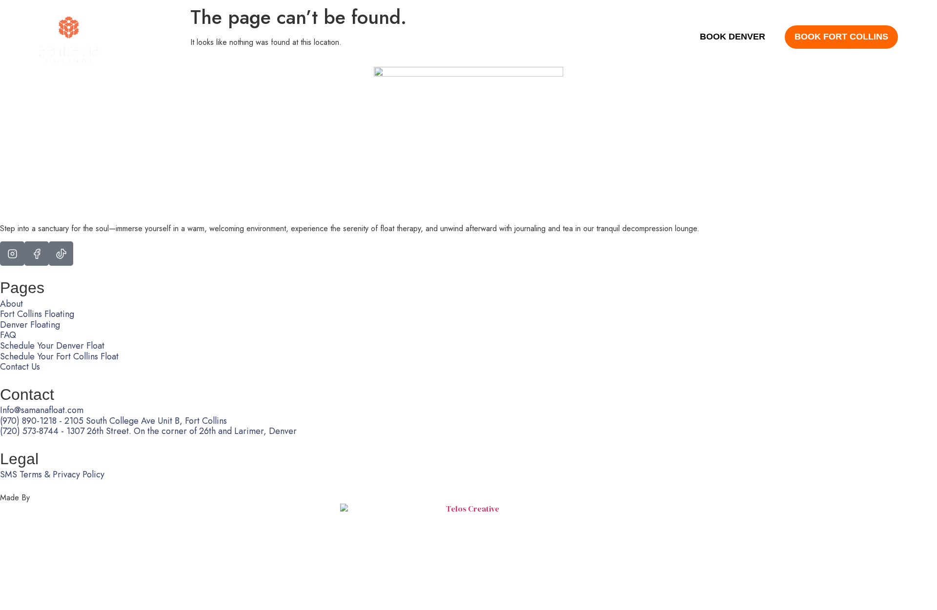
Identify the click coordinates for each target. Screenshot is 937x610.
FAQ (473, 36)
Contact (512, 36)
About (178, 36)
